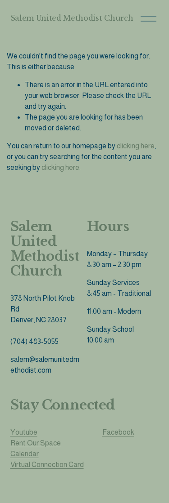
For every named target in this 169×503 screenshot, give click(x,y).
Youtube (23, 432)
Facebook (118, 432)
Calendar (24, 454)
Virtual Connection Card (47, 464)
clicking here (136, 146)
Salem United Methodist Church (71, 17)
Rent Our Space (35, 443)
